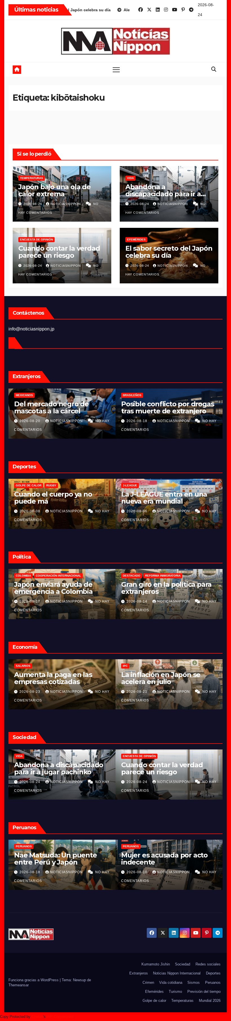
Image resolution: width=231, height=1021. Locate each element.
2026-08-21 (137, 692)
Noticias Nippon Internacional (177, 973)
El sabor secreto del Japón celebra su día (168, 251)
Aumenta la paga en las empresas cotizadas (53, 678)
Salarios (23, 665)
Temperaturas (31, 178)
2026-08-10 (137, 872)
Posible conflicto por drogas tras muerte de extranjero (167, 407)
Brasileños (132, 395)
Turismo (175, 991)
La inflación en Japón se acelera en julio (160, 678)
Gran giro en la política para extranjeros (166, 588)
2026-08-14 (137, 601)
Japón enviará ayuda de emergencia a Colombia (53, 588)
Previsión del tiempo (204, 991)
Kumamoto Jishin (155, 964)
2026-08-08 (30, 511)
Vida (130, 178)
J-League (130, 485)
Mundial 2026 (210, 1000)
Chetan (37, 1017)
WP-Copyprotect (60, 1017)
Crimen (148, 982)
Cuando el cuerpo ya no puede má (53, 497)
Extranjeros (138, 973)
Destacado (131, 575)
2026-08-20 (30, 421)
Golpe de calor (28, 485)
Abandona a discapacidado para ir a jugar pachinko (163, 194)
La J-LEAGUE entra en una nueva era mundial (164, 497)
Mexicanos (24, 395)
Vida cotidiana (170, 982)
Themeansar (18, 985)
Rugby (51, 485)
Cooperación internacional (58, 575)
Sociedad (182, 964)
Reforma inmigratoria (163, 575)
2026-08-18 (137, 421)
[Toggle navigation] (116, 69)
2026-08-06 (137, 511)
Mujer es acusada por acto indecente (164, 858)
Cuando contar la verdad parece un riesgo (59, 251)
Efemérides (136, 239)
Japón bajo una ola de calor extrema (54, 190)
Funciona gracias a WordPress (34, 980)
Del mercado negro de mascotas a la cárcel (51, 407)
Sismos (193, 982)
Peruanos (24, 846)
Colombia (23, 575)
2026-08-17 (30, 601)
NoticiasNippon (66, 204)
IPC (125, 665)
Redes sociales (208, 964)
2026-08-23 (30, 692)
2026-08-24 (33, 204)
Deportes (213, 973)
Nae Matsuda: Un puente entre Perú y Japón (55, 858)
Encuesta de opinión (36, 239)
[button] (213, 69)
